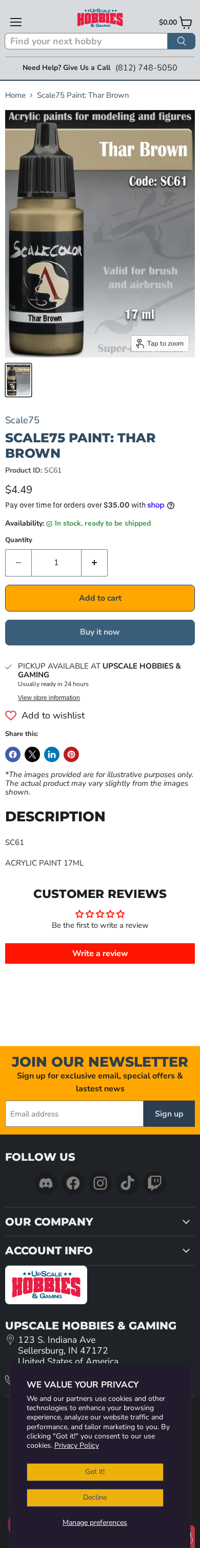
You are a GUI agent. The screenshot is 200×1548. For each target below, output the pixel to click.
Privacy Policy (76, 1445)
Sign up (169, 1114)
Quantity (18, 540)
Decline (95, 1497)
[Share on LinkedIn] (51, 754)
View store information (49, 697)
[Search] (181, 41)
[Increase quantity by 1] (95, 562)
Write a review (100, 953)
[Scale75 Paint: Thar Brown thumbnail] (18, 380)
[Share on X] (32, 754)
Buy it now (100, 632)
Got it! (95, 1472)
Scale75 (22, 419)
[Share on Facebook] (13, 754)
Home (15, 95)
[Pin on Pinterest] (71, 754)
